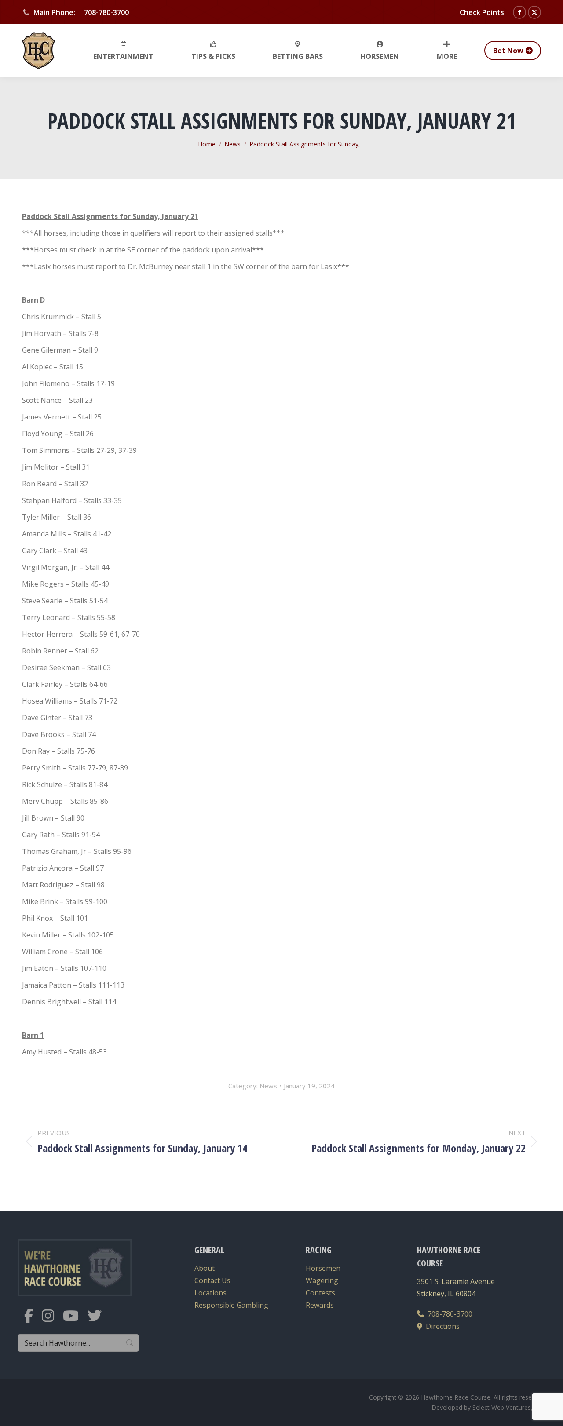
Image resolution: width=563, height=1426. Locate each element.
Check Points (482, 12)
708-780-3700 (448, 1314)
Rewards (320, 1305)
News (268, 1085)
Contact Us (212, 1280)
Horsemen (323, 1268)
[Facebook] (33, 1321)
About (204, 1268)
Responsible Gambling (231, 1305)
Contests (320, 1293)
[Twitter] (99, 1321)
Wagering (322, 1280)
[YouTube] (75, 1321)
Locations (210, 1293)
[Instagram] (52, 1321)
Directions (441, 1326)
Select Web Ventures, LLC (508, 1407)
